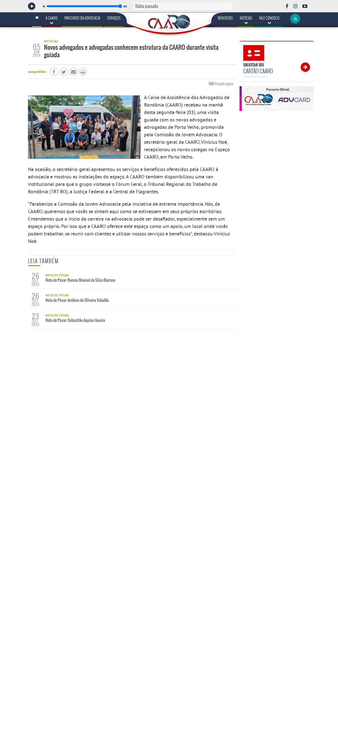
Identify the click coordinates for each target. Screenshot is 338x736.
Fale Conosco (269, 18)
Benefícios (225, 18)
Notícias (246, 18)
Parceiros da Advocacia (82, 18)
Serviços (114, 18)
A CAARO (51, 18)
